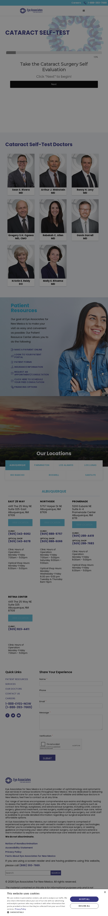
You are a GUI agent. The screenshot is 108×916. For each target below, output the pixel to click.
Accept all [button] (84, 899)
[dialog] (54, 902)
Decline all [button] (84, 906)
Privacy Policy (20, 909)
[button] (37, 912)
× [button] (105, 892)
